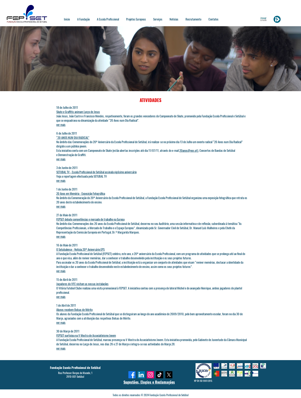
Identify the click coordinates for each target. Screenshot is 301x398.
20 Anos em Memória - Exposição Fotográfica (80, 193)
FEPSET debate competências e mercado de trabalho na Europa (90, 219)
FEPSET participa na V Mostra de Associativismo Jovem (86, 335)
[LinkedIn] (141, 374)
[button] (83, 19)
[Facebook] (132, 374)
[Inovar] (277, 19)
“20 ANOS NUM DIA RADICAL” (72, 137)
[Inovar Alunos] (263, 19)
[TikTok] (159, 374)
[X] (168, 374)
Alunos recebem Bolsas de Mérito (74, 309)
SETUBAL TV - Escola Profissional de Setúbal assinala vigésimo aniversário (96, 172)
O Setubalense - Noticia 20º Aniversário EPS (80, 249)
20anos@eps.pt (188, 150)
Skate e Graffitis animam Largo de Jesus (78, 111)
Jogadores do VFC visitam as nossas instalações (82, 283)
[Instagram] (150, 374)
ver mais (61, 124)
